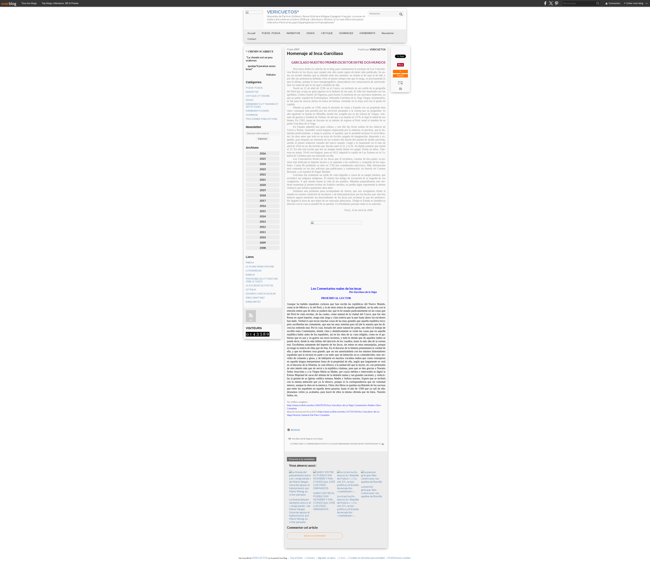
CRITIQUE (327, 33)
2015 (263, 211)
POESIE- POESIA (271, 33)
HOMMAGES (346, 33)
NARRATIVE (293, 33)
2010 (263, 237)
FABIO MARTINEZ (255, 297)
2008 (263, 247)
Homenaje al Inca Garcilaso (315, 53)
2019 (263, 190)
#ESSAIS (295, 430)
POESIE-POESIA (254, 87)
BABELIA (250, 274)
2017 (263, 200)
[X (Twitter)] (551, 3)
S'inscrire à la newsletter (302, 459)
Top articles (296, 557)
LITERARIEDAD (254, 270)
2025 (263, 158)
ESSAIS (311, 33)
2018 (263, 195)
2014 (263, 216)
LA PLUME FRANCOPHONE (260, 266)
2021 (263, 179)
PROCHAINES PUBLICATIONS (261, 119)
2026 (263, 153)
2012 (263, 226)
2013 (263, 221)
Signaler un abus (327, 557)
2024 (263, 163)
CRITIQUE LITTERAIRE (258, 96)
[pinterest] (556, 3)
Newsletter (388, 33)
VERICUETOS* (283, 12)
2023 (263, 169)
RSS (251, 320)
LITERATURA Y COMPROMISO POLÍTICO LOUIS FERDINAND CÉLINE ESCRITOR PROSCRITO (335, 443)
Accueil (251, 33)
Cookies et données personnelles (367, 557)
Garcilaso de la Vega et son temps (307, 438)
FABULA (250, 262)
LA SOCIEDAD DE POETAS (259, 285)
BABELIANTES (253, 301)
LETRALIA (251, 289)
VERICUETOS (259, 557)
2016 (263, 205)
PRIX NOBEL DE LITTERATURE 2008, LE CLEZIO (262, 280)
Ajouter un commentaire (315, 536)
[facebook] (545, 3)
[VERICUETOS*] (254, 18)
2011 (263, 232)
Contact (251, 38)
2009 (263, 242)
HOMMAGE (252, 114)
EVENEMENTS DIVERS (257, 110)
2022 (263, 174)
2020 (263, 184)
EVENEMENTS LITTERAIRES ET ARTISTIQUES (262, 105)
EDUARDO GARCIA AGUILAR (261, 293)
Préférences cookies (399, 557)
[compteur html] (257, 333)
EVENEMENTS (367, 33)
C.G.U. (342, 557)
